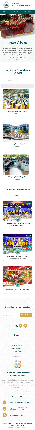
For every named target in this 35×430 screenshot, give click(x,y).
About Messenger (17, 345)
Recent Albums (7, 85)
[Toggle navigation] (4, 11)
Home (17, 340)
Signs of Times (17, 351)
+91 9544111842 (21, 409)
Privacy (24, 427)
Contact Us (16, 356)
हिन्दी (18, 391)
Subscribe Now (26, 315)
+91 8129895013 (23, 408)
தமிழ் (27, 391)
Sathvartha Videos (17, 348)
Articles (17, 354)
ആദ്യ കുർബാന (7, 80)
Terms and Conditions (14, 427)
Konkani (23, 391)
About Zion (17, 343)
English (8, 391)
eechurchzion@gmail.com (17, 415)
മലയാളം (14, 391)
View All (17, 196)
